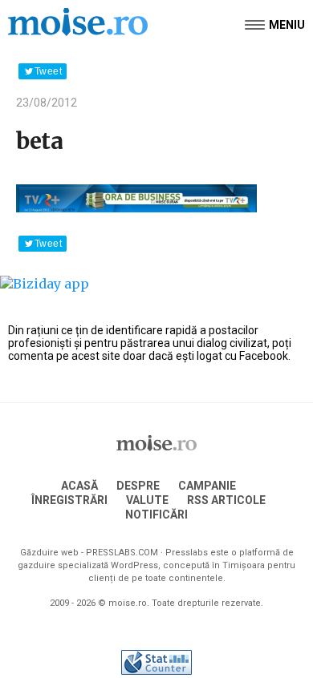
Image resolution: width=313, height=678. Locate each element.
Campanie (207, 485)
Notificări (156, 514)
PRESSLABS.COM (122, 552)
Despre (138, 485)
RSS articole (226, 500)
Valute (147, 500)
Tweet (48, 71)
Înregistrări (69, 500)
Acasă (79, 485)
